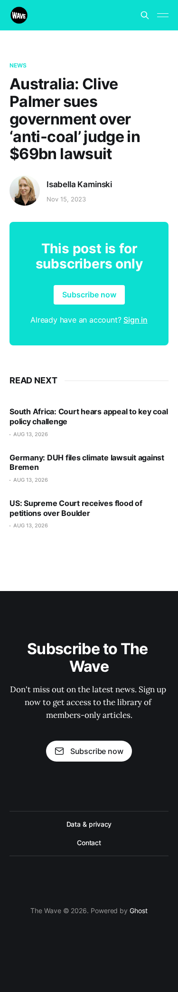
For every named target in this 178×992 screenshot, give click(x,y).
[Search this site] (145, 15)
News (18, 65)
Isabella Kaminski (79, 184)
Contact (89, 843)
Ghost (139, 910)
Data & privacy (89, 824)
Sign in (135, 319)
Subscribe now (89, 294)
